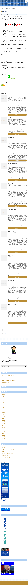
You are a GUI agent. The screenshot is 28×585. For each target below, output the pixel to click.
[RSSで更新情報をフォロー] (4, 85)
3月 (4, 405)
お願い (3, 451)
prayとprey (10, 183)
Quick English (4, 1)
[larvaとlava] (4, 234)
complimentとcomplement (14, 117)
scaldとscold (11, 96)
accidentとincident (12, 163)
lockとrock (10, 255)
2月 (4, 407)
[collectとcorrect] (4, 307)
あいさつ (4, 447)
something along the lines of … (8, 375)
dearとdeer (7, 333)
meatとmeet (11, 137)
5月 (4, 402)
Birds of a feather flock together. (8, 380)
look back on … (5, 382)
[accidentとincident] (4, 166)
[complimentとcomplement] (4, 120)
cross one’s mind (5, 378)
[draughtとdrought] (4, 283)
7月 (4, 398)
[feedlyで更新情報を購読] (2, 85)
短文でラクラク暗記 (13, 14)
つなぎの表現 (5, 455)
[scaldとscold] (4, 98)
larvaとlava (11, 231)
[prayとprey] (4, 186)
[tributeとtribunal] (4, 212)
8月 (4, 396)
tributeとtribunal (12, 209)
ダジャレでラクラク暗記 (8, 453)
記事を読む (17, 114)
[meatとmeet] (4, 140)
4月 (4, 404)
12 (13, 76)
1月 (4, 409)
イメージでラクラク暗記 (8, 449)
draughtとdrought (12, 280)
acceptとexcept (8, 329)
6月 (4, 400)
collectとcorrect (12, 304)
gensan (4, 88)
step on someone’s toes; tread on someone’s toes (12, 377)
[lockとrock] (4, 258)
